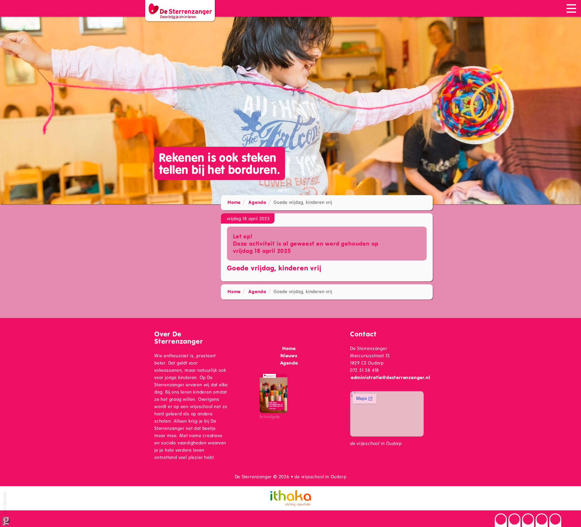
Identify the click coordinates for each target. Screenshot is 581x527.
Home (234, 202)
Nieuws (289, 355)
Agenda (257, 202)
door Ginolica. (4, 503)
